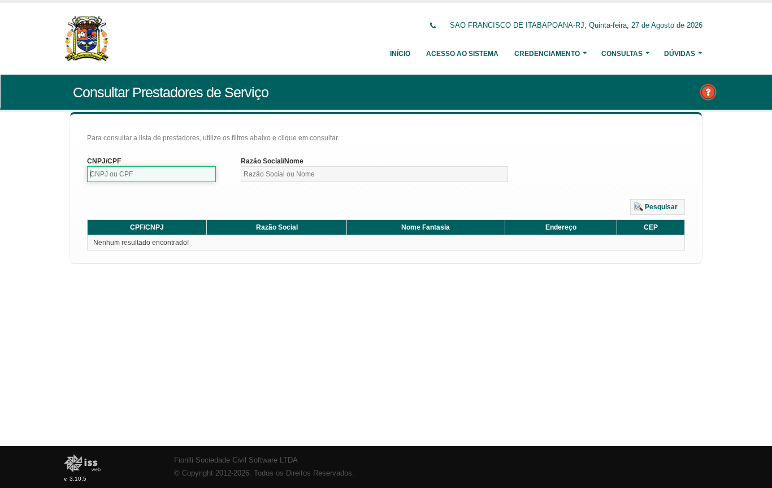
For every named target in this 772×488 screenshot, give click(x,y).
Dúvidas (679, 54)
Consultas (622, 54)
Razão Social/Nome (272, 161)
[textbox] (151, 174)
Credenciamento (547, 54)
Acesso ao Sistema (462, 54)
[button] (657, 207)
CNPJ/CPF (104, 161)
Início (400, 54)
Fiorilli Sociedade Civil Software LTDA (236, 460)
